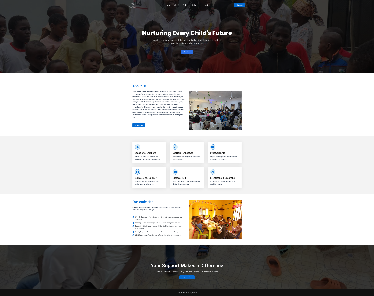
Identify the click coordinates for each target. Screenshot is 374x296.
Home (168, 5)
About (176, 5)
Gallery (195, 5)
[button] (239, 5)
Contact (204, 5)
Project (185, 5)
